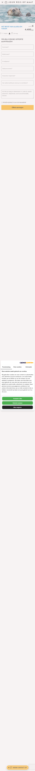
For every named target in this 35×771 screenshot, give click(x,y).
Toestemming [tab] (6, 367)
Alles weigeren (17, 407)
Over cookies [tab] (17, 367)
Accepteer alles (17, 398)
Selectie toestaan (17, 403)
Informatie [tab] (29, 367)
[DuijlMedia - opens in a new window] (26, 363)
